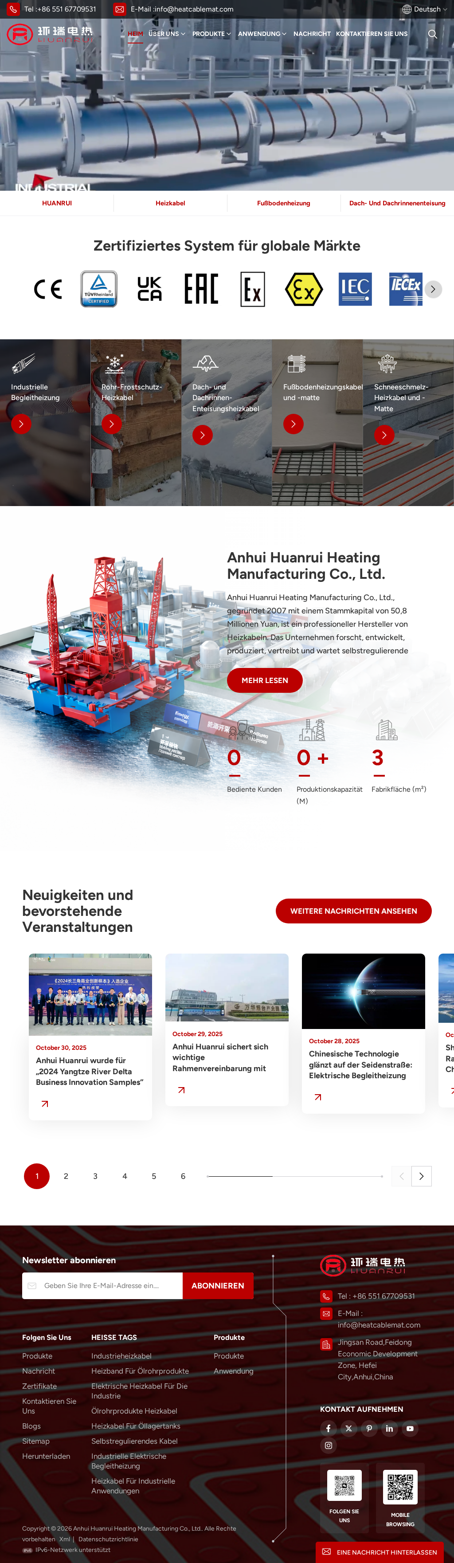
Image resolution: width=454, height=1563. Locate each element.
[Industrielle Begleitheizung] (45, 422)
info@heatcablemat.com (194, 9)
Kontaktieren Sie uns (372, 34)
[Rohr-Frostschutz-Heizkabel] (136, 422)
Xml (64, 1539)
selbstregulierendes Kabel (134, 1441)
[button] (433, 289)
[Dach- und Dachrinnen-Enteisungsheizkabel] (227, 422)
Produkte (208, 34)
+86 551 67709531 (66, 9)
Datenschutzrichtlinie (108, 1539)
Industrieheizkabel (121, 1355)
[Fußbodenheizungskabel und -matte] (317, 422)
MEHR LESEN (265, 680)
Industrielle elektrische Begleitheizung (128, 1461)
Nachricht (312, 34)
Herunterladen (46, 1456)
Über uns (164, 34)
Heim (135, 34)
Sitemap (36, 1441)
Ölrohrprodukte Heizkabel (134, 1410)
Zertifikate (39, 1386)
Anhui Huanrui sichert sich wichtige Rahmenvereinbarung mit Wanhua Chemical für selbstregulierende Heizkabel (225, 1058)
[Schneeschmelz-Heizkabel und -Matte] (408, 422)
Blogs (31, 1426)
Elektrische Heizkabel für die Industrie (139, 1391)
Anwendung (259, 34)
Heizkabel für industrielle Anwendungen (133, 1486)
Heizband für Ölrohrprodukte (140, 1371)
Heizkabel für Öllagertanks (135, 1426)
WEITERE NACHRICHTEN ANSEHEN (353, 911)
